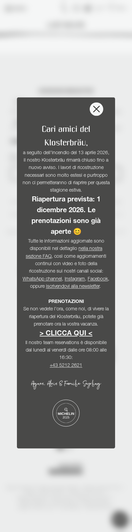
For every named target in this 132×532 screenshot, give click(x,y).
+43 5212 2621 (66, 365)
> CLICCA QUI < (66, 334)
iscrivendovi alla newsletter (73, 287)
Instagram (75, 279)
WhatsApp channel (42, 279)
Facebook (98, 279)
